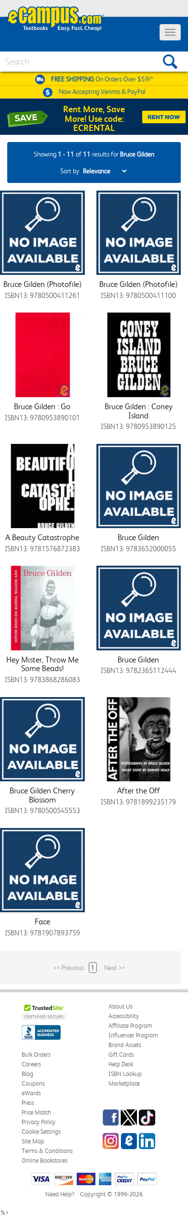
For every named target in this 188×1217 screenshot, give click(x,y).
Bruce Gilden (138, 537)
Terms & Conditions (47, 1150)
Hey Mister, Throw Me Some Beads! (42, 664)
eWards (31, 1093)
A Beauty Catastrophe (42, 537)
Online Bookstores (44, 1160)
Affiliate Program (130, 1025)
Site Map (33, 1141)
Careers (31, 1064)
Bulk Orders (36, 1054)
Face (42, 921)
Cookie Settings (41, 1131)
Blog (27, 1073)
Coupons (33, 1083)
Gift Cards (121, 1054)
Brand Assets (124, 1045)
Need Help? (59, 1194)
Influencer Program (133, 1035)
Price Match (36, 1112)
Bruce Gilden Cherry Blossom (42, 795)
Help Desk (120, 1064)
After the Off (138, 790)
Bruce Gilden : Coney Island (139, 410)
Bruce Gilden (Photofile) (42, 284)
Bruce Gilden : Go (42, 406)
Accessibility (123, 1016)
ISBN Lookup (125, 1073)
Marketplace (124, 1083)
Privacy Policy (38, 1122)
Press (28, 1102)
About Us (120, 1006)
